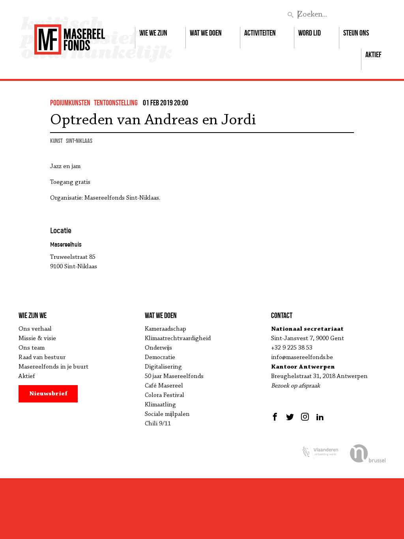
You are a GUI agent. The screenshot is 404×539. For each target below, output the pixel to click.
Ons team (32, 348)
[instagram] (305, 417)
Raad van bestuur (42, 357)
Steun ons (356, 32)
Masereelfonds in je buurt (53, 367)
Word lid (309, 32)
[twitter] (290, 417)
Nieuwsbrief (48, 394)
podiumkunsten (70, 102)
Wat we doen (206, 32)
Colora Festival (164, 395)
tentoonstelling (116, 102)
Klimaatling (160, 405)
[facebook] (276, 417)
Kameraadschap (165, 329)
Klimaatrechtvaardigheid (178, 338)
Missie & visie (37, 338)
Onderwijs (158, 348)
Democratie (160, 357)
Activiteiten (260, 32)
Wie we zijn (153, 32)
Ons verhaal (35, 329)
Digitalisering (163, 367)
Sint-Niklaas (79, 140)
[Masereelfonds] (69, 36)
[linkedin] (320, 417)
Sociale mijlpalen (167, 414)
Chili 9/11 (158, 424)
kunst (56, 140)
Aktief (373, 54)
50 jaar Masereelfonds (174, 376)
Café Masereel (164, 386)
